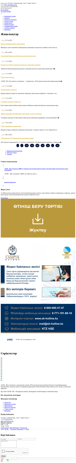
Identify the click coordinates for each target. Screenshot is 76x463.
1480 (2, 122)
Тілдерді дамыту (9, 28)
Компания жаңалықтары (14, 151)
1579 (2, 98)
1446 (2, 110)
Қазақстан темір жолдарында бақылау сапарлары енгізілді (20, 65)
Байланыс (7, 29)
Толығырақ (4, 198)
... (21, 145)
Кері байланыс (14, 428)
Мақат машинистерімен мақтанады (13, 44)
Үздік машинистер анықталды (11, 126)
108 (27, 145)
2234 (2, 73)
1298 (2, 134)
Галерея (9, 154)
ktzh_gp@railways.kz (10, 5)
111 (43, 145)
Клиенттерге (8, 23)
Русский (3, 11)
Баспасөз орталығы (10, 19)
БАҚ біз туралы (12, 152)
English (8, 11)
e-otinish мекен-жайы (11, 26)
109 (32, 145)
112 (48, 145)
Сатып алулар (8, 21)
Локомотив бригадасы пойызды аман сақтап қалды (18, 56)
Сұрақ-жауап (5, 428)
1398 (2, 86)
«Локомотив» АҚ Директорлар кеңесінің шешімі (17, 138)
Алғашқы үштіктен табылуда (11, 102)
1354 (2, 52)
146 (57, 145)
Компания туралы (10, 16)
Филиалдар (23, 428)
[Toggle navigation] (1, 13)
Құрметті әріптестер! (10, 182)
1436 (2, 40)
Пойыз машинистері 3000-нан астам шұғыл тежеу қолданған (21, 114)
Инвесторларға (9, 24)
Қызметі (7, 18)
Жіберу (3, 456)
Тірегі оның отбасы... (8, 77)
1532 (2, 61)
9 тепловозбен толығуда (9, 89)
